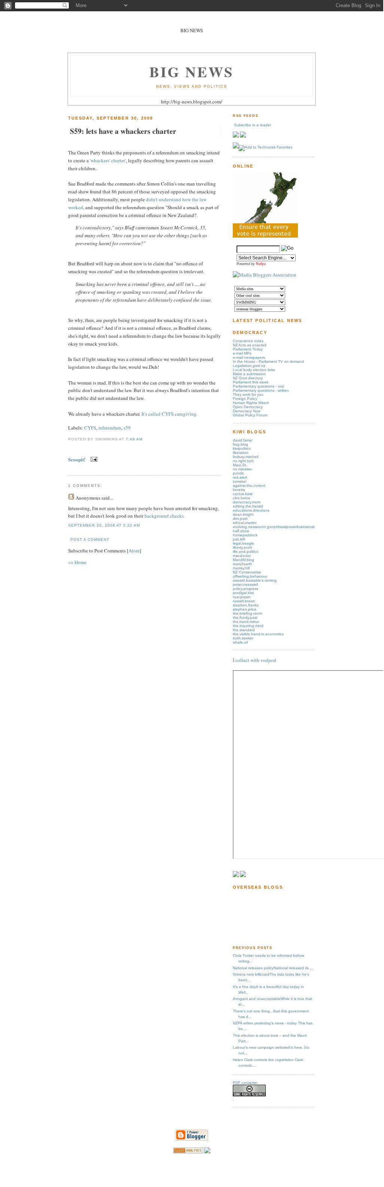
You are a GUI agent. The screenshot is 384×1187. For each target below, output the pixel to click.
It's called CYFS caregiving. (169, 413)
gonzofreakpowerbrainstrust (291, 527)
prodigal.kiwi (243, 593)
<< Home (77, 562)
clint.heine (241, 498)
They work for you (248, 394)
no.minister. (242, 469)
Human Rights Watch (251, 403)
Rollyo (261, 264)
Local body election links (254, 370)
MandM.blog (243, 560)
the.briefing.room (247, 613)
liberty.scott (242, 547)
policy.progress (245, 589)
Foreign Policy (245, 399)
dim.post (240, 518)
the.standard (244, 630)
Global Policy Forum (250, 415)
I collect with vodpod (254, 660)
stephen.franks (246, 605)
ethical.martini (244, 523)
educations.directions (251, 510)
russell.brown (244, 601)
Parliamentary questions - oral (258, 386)
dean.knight (243, 514)
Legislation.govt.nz (249, 366)
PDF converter (245, 1083)
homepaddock (245, 535)
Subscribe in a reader (252, 125)
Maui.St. (240, 465)
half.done (241, 531)
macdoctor (242, 556)
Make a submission (249, 374)
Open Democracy (248, 407)
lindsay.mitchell (245, 457)
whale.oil (240, 642)
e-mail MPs (242, 353)
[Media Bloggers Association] (264, 274)
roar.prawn (242, 597)
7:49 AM (134, 439)
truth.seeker (243, 638)
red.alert (240, 477)
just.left (239, 539)
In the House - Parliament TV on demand (268, 361)
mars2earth (242, 564)
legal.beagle (243, 543)
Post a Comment (89, 539)
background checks (164, 515)
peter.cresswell (245, 584)
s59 (127, 427)
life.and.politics (245, 551)
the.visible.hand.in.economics (258, 634)
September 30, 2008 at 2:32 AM (104, 525)
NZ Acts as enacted (249, 345)
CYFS (90, 427)
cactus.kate (243, 494)
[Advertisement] (256, 917)
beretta (239, 490)
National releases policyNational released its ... (273, 968)
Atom (134, 550)
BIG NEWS (191, 71)
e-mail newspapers (249, 357)
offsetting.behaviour (250, 576)
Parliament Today (248, 349)
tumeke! (240, 481)
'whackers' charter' (108, 160)
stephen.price (244, 609)
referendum (109, 427)
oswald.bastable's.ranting (255, 580)
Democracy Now (246, 411)
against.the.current (249, 485)
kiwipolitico (242, 448)
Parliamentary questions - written (261, 390)
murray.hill (241, 568)
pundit (238, 473)
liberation (241, 453)
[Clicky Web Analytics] (188, 1151)
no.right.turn (243, 461)
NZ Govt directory (248, 378)
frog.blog (240, 444)
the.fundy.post (245, 617)
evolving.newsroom (250, 527)
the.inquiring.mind (248, 626)
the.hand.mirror (246, 622)
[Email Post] (92, 459)
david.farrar (242, 440)
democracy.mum (246, 502)
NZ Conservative (247, 572)
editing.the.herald (248, 506)
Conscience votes (248, 341)
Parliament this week (250, 382)
